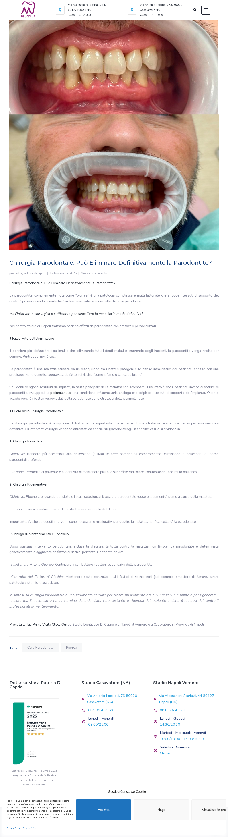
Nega (161, 810)
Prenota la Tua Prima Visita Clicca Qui (38, 624)
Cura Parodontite (40, 647)
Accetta (104, 810)
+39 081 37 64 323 (79, 15)
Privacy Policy (13, 828)
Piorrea (71, 647)
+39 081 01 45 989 (151, 15)
